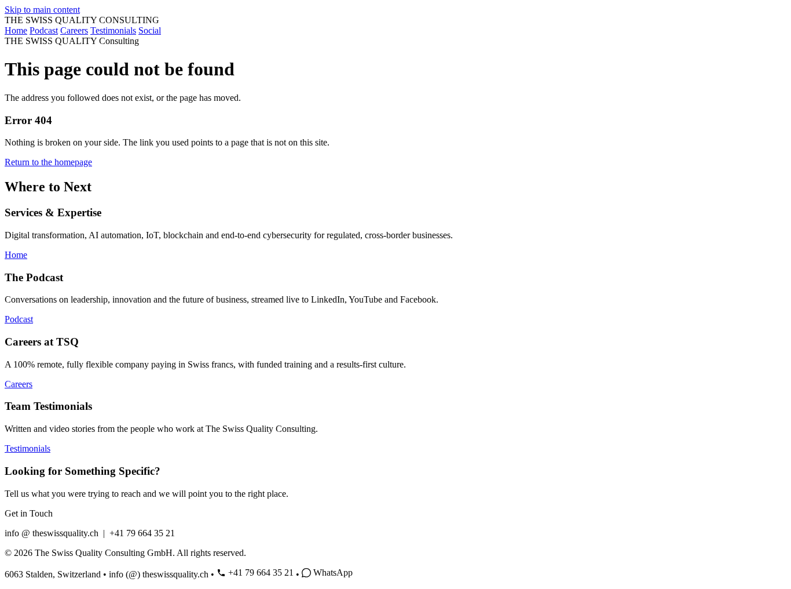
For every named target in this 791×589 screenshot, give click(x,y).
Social (149, 30)
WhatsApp (333, 572)
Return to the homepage (48, 162)
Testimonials (113, 30)
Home (16, 30)
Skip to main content (42, 9)
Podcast (44, 30)
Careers (74, 30)
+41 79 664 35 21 (261, 572)
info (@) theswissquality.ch (158, 574)
